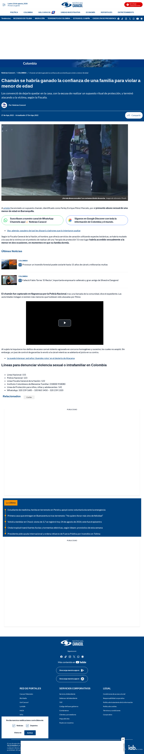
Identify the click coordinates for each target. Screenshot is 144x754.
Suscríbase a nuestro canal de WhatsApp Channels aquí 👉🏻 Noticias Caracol (31, 220)
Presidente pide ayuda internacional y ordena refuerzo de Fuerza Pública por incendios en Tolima (54, 533)
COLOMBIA (28, 12)
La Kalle (22, 706)
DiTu (21, 715)
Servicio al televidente (67, 694)
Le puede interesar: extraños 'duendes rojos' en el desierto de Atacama (41, 358)
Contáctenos (64, 710)
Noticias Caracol (8, 73)
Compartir (134, 115)
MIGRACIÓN (40, 18)
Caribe (29, 397)
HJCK (22, 710)
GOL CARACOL (44, 12)
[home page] (72, 4)
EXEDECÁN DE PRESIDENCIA (105, 18)
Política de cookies (110, 706)
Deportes (34, 726)
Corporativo (107, 715)
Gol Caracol (24, 702)
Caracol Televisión (26, 694)
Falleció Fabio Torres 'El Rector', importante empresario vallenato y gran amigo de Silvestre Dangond (70, 280)
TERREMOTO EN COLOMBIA (59, 18)
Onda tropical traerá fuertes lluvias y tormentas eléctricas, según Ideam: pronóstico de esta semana (55, 527)
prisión (7, 208)
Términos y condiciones (111, 710)
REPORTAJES (106, 12)
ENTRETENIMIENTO (126, 12)
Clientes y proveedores (67, 715)
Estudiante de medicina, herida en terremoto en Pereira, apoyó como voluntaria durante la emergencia (56, 509)
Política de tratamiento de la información (118, 702)
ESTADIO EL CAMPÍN (81, 18)
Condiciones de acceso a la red (114, 694)
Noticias (20, 726)
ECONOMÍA (90, 12)
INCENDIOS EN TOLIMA (22, 18)
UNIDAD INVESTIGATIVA (70, 12)
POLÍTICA (14, 12)
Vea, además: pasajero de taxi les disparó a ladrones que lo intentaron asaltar (44, 230)
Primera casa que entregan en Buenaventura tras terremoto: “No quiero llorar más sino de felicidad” (55, 515)
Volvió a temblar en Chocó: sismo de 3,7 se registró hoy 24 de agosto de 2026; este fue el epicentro (55, 521)
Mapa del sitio (64, 719)
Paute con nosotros (66, 723)
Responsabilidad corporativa (113, 698)
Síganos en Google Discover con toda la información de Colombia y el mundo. (96, 220)
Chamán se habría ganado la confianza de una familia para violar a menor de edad (58, 73)
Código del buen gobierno (68, 706)
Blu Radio (23, 698)
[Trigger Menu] (3, 4)
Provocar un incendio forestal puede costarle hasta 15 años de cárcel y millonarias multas (65, 264)
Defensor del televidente (68, 698)
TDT (60, 702)
